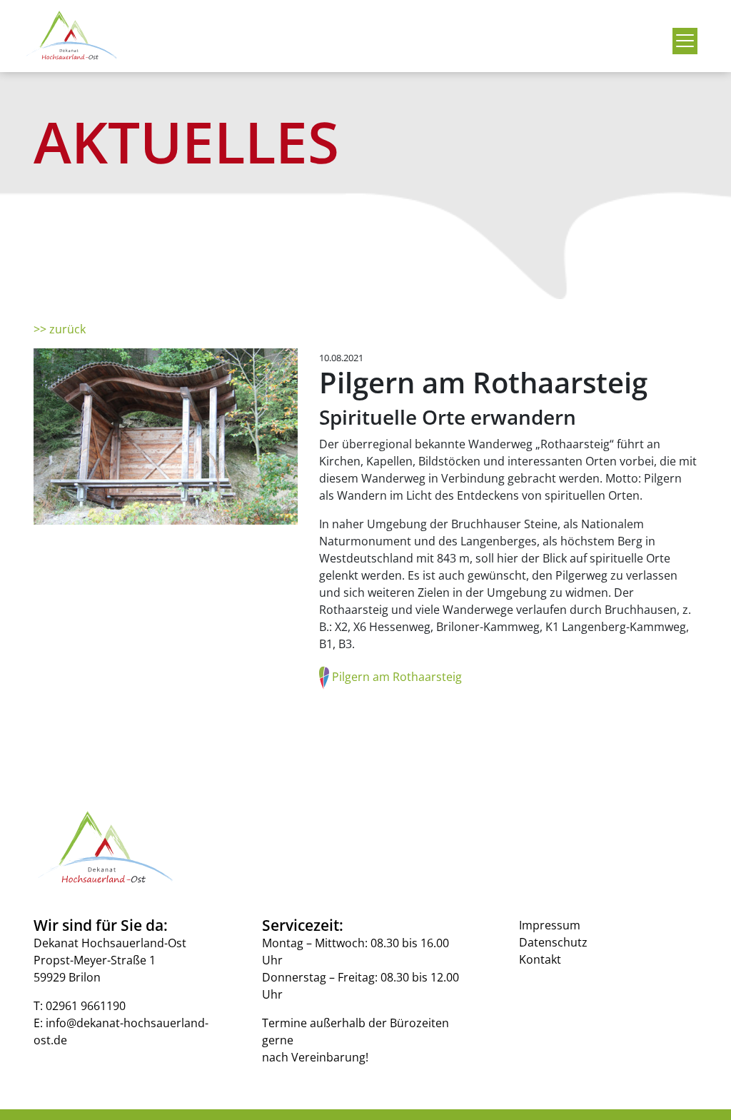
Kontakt (540, 959)
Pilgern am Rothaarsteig (397, 676)
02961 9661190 (86, 1006)
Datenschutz (553, 942)
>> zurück (60, 329)
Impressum (549, 925)
